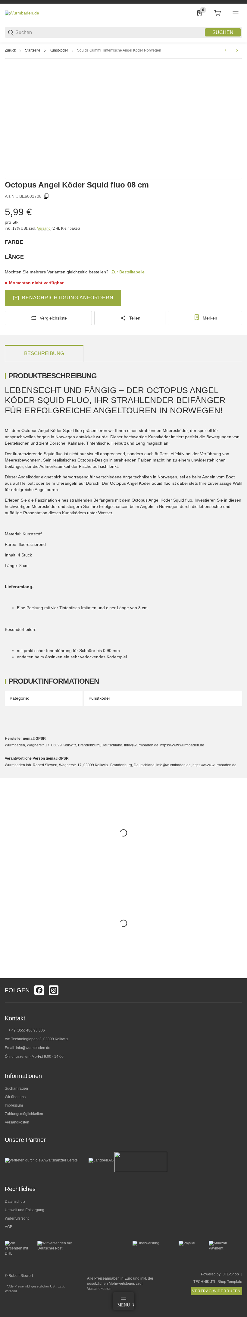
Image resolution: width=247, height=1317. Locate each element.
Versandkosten (17, 1122)
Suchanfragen (16, 1088)
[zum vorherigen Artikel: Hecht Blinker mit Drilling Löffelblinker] (225, 50)
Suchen (222, 32)
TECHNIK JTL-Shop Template (217, 1282)
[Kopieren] (46, 196)
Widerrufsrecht (17, 1218)
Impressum (14, 1105)
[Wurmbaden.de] (22, 12)
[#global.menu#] (235, 13)
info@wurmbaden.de (33, 1048)
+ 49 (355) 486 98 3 (24, 1030)
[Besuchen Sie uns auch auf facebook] (39, 990)
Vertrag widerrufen (216, 1291)
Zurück (10, 50)
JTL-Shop (231, 1274)
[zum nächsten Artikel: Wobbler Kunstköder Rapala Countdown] (237, 50)
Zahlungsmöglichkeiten (24, 1114)
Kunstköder (58, 50)
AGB (8, 1227)
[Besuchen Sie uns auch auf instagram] (53, 990)
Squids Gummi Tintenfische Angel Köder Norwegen (119, 50)
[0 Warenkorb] (217, 13)
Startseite (32, 50)
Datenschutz (15, 1201)
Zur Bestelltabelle (128, 271)
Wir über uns (15, 1097)
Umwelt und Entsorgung (24, 1210)
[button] (237, 976)
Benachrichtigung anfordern (68, 297)
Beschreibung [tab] (44, 353)
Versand (44, 228)
